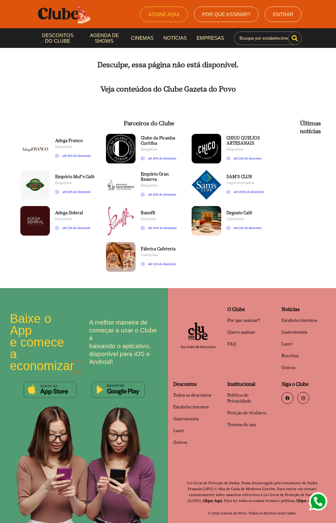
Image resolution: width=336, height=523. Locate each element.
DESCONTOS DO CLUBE (57, 38)
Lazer (287, 344)
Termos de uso (241, 424)
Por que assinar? (243, 320)
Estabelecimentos (299, 320)
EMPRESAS (208, 38)
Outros (288, 367)
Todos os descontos (192, 395)
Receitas (290, 355)
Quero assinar (241, 332)
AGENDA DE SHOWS (103, 38)
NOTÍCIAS (174, 38)
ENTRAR (283, 14)
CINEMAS (142, 38)
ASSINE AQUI (166, 14)
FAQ (231, 344)
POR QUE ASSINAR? (228, 14)
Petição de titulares (246, 412)
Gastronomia (294, 332)
